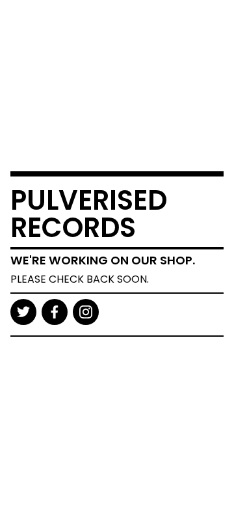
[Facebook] (55, 312)
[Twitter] (23, 312)
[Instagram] (86, 312)
